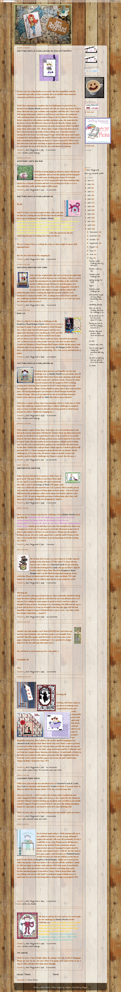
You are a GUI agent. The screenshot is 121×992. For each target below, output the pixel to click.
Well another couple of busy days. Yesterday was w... (96, 298)
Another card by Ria (30, 161)
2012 (89, 214)
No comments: (51, 460)
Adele (46, 397)
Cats (24, 786)
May (91, 258)
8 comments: (52, 943)
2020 (89, 184)
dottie (24, 904)
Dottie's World (47, 218)
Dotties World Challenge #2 (35, 363)
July (91, 250)
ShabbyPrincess (73, 854)
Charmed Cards (57, 564)
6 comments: (51, 150)
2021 (89, 180)
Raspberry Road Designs (46, 860)
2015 (89, 203)
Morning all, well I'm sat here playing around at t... (96, 325)
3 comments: (51, 967)
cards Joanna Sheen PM (31, 770)
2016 (89, 199)
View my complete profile (94, 173)
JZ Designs (60, 347)
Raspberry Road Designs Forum (30, 324)
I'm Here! (22, 953)
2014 (89, 206)
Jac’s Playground (92, 170)
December (94, 232)
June (92, 254)
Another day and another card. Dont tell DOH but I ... (96, 334)
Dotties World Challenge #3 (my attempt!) (44, 51)
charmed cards (23, 743)
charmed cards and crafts (51, 770)
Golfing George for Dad (32, 267)
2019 (89, 188)
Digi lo (21, 313)
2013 (89, 210)
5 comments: (52, 190)
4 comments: (52, 305)
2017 (89, 195)
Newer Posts (23, 974)
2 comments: (52, 357)
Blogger (84, 987)
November (94, 236)
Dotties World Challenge (31, 153)
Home (56, 974)
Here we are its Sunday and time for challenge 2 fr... (96, 310)
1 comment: (50, 544)
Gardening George (28, 468)
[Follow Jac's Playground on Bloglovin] (92, 71)
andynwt (68, 987)
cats (24, 819)
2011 (89, 217)
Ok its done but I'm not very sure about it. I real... (96, 318)
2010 (89, 221)
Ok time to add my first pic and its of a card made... (96, 360)
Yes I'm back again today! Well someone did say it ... (96, 351)
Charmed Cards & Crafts (67, 783)
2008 (89, 229)
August (92, 247)
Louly (55, 567)
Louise (54, 786)
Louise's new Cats (28, 778)
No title (91, 341)
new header (31, 904)
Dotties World (34, 108)
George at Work (42, 485)
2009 (89, 225)
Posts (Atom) (32, 980)
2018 (89, 191)
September (94, 243)
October (93, 239)
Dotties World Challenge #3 (35, 196)
